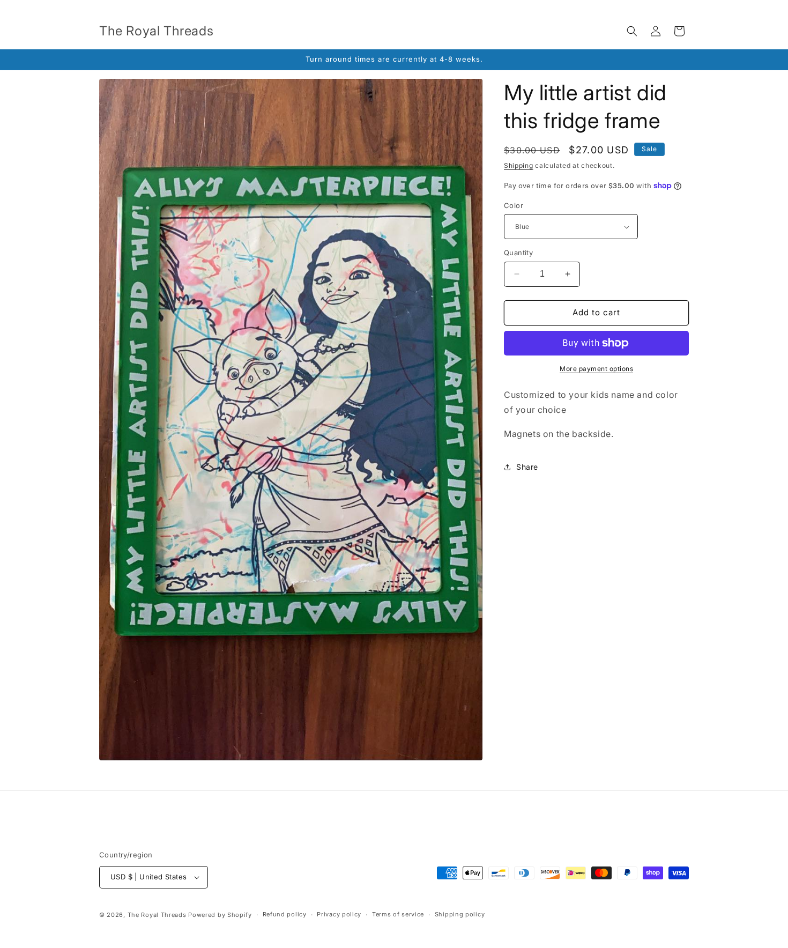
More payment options (596, 369)
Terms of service (398, 914)
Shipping (518, 165)
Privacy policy (339, 914)
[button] (632, 31)
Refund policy (285, 914)
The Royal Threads (157, 915)
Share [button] (527, 466)
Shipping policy (460, 914)
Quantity (518, 252)
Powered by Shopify (220, 915)
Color (513, 205)
